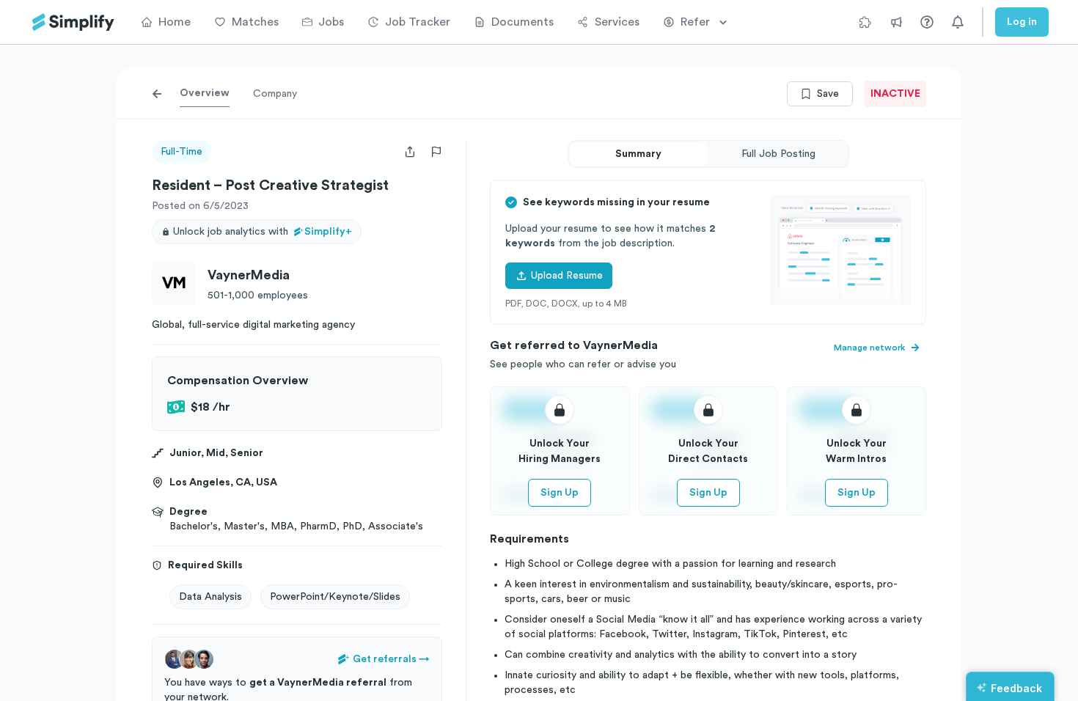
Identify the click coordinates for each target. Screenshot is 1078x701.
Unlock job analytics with (262, 232)
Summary (638, 154)
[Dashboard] (73, 22)
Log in (1022, 22)
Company (275, 94)
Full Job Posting (778, 154)
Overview (205, 93)
